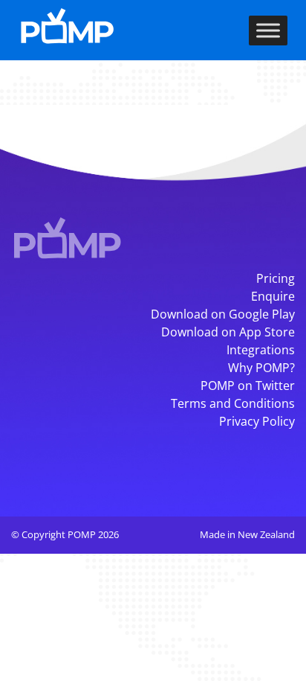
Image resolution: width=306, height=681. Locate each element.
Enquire (273, 296)
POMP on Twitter (248, 385)
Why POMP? (261, 367)
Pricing (275, 278)
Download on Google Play (223, 314)
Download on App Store (228, 332)
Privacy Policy (257, 421)
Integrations (261, 350)
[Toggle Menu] (268, 30)
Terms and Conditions (233, 403)
